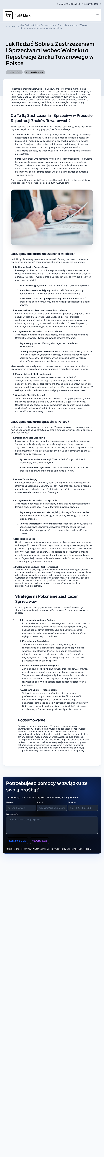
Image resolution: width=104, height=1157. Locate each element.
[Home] (17, 15)
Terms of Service (78, 849)
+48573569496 (91, 4)
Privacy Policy (60, 849)
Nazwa (9, 802)
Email (40, 802)
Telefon (72, 802)
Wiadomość (12, 814)
